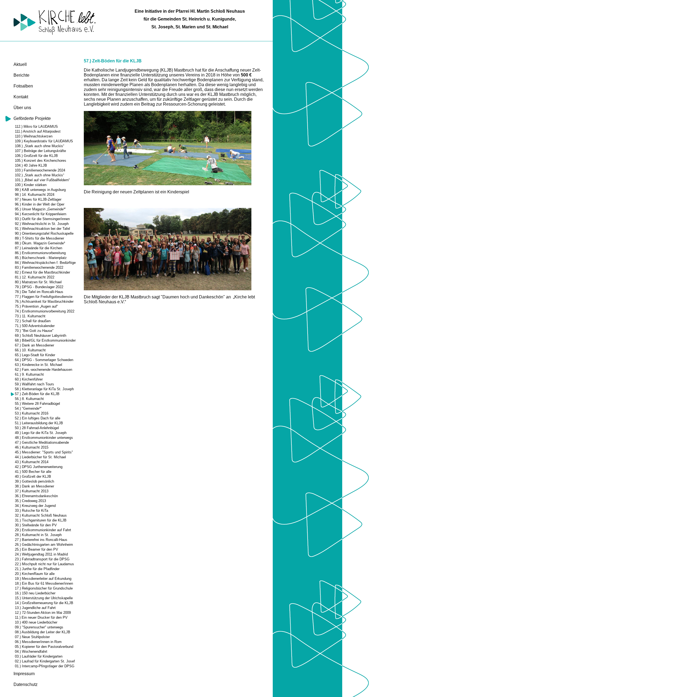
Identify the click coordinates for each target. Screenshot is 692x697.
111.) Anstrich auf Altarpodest (38, 131)
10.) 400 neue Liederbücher (36, 622)
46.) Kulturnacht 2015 (31, 447)
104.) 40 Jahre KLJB (31, 165)
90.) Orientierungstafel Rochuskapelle (44, 233)
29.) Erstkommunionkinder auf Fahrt (43, 530)
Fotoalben (23, 86)
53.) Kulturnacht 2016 (31, 413)
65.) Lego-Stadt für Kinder (35, 355)
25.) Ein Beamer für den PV (36, 549)
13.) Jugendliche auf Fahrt (35, 608)
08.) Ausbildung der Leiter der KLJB (42, 632)
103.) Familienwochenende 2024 (40, 170)
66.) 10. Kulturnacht (30, 350)
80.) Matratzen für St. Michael (38, 282)
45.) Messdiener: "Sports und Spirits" (44, 452)
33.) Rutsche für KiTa (31, 511)
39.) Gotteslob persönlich (34, 481)
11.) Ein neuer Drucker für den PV (41, 617)
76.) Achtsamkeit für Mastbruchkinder (44, 301)
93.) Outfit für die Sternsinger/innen (42, 219)
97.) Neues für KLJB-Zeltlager (38, 199)
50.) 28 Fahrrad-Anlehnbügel (37, 428)
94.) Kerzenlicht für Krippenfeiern (40, 214)
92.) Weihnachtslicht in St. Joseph (42, 224)
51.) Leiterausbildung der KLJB (39, 423)
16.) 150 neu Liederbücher (35, 593)
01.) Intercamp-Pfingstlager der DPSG (44, 666)
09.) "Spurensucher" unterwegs (39, 627)
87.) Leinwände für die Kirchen (38, 248)
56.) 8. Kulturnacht (29, 399)
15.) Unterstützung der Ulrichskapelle (44, 598)
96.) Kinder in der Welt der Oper (39, 204)
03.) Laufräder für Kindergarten (38, 656)
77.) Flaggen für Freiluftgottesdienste (43, 297)
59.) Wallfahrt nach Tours (34, 384)
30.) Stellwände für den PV (36, 525)
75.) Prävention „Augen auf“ (36, 306)
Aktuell (20, 64)
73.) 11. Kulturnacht (30, 316)
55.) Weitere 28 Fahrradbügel (37, 404)
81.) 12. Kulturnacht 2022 (34, 277)
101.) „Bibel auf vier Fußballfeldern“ (42, 180)
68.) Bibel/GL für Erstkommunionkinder (45, 340)
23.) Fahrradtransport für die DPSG (42, 559)
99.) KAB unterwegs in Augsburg (40, 190)
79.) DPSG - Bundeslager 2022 (39, 287)
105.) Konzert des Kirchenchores (40, 161)
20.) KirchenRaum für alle (35, 574)
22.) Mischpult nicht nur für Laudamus (44, 564)
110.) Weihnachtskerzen (33, 136)
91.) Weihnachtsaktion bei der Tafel (42, 229)
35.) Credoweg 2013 (30, 501)
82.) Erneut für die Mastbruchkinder (42, 272)
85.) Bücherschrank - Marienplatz (41, 258)
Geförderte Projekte (32, 118)
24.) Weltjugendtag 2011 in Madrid (41, 554)
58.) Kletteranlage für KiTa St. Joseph (44, 389)
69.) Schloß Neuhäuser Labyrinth (40, 336)
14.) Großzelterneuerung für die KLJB (44, 603)
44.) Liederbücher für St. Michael (40, 457)
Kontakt (21, 97)
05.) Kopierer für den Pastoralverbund (44, 647)
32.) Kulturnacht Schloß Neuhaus (41, 515)
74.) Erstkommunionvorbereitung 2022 (44, 311)
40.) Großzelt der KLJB (33, 476)
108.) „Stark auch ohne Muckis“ (39, 146)
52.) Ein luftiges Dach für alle (37, 418)
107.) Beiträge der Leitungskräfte (40, 151)
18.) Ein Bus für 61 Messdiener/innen (44, 583)
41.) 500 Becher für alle (33, 472)
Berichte (21, 75)
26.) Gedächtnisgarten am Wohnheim (44, 545)
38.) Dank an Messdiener (34, 486)
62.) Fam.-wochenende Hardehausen (43, 370)
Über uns (22, 107)
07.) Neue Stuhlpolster (32, 637)
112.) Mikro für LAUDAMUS (36, 126)
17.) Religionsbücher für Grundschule (44, 588)
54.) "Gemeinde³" (28, 408)
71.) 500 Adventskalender (35, 326)
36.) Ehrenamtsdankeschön (36, 496)
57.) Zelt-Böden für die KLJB (37, 394)
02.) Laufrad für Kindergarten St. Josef (45, 661)
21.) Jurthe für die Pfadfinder (37, 569)
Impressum (24, 673)
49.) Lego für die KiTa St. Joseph (40, 433)
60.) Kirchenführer (29, 379)
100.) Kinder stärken (30, 185)
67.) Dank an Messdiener (34, 345)
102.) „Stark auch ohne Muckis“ (39, 175)
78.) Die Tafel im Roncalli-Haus (39, 292)
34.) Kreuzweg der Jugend (35, 506)
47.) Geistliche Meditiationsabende (42, 442)
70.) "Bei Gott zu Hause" (34, 331)
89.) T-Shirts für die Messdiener (39, 238)
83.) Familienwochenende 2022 (39, 267)
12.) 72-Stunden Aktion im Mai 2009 (43, 613)
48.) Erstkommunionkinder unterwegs (44, 438)
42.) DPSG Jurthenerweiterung (38, 467)
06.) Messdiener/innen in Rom (38, 642)
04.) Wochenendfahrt (31, 651)
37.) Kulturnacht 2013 (31, 491)
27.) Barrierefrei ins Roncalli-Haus (41, 540)
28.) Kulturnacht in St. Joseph (38, 535)
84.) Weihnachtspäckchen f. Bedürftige (45, 263)
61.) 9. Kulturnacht (29, 374)
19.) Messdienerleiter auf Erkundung (43, 579)
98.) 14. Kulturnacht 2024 (34, 195)
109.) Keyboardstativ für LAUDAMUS (44, 141)
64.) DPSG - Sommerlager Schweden (44, 360)
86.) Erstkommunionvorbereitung (40, 253)
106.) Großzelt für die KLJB (36, 156)
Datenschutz (26, 684)
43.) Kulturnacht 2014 (31, 462)
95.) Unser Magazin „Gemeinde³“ (40, 209)
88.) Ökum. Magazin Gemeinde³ (40, 243)
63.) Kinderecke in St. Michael (38, 365)
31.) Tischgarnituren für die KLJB (40, 520)
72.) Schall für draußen (33, 321)
